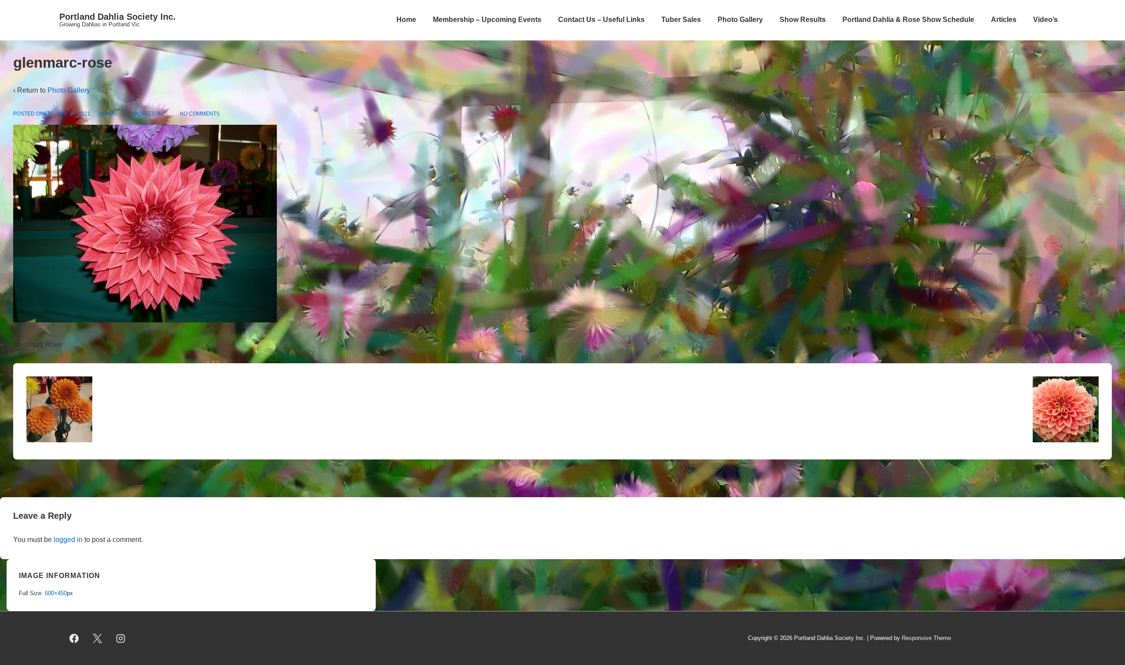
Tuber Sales (681, 19)
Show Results (803, 19)
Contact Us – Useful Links (601, 19)
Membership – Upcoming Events (487, 19)
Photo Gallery (740, 19)
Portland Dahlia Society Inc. (117, 17)
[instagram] (120, 638)
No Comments (200, 114)
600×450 (56, 593)
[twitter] (97, 638)
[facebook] (74, 638)
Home (406, 19)
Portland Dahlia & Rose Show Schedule (908, 19)
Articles (1003, 19)
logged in (68, 539)
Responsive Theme (926, 638)
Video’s (1045, 19)
